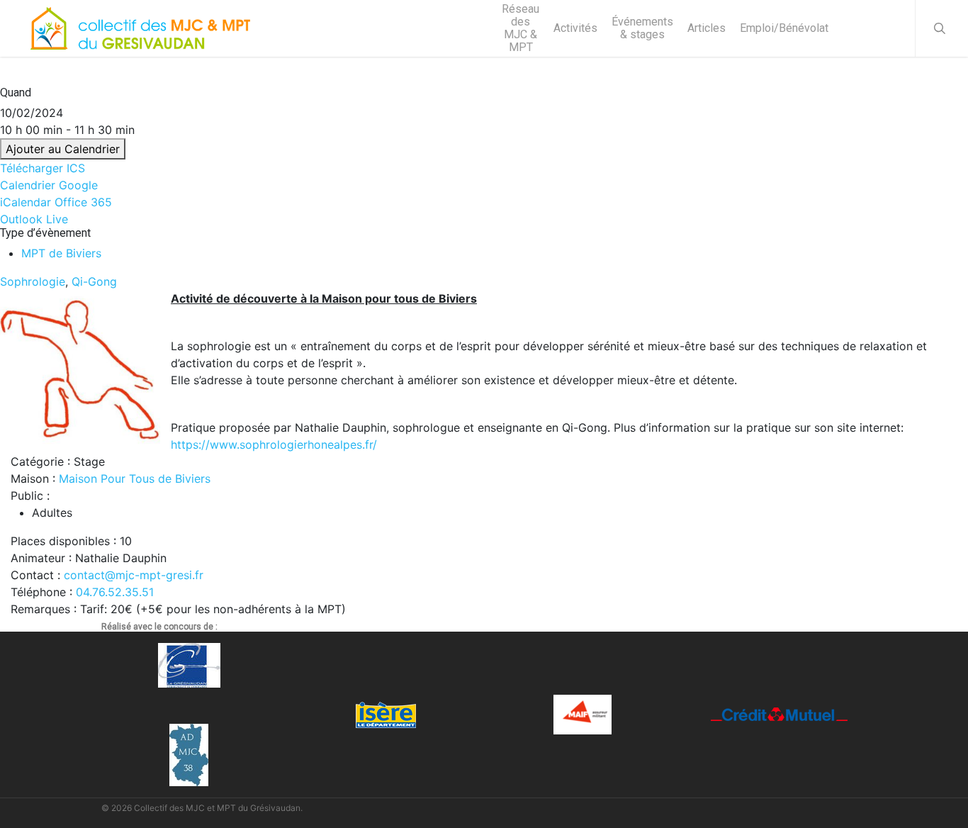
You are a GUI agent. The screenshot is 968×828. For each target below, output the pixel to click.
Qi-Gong (94, 281)
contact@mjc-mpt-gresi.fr (133, 575)
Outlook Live (34, 219)
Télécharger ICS (42, 168)
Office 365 (83, 202)
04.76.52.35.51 (115, 592)
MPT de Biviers (61, 253)
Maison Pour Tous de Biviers (134, 478)
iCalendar (25, 202)
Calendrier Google (49, 185)
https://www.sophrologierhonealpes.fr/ (274, 444)
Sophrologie (32, 281)
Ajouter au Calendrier (63, 149)
